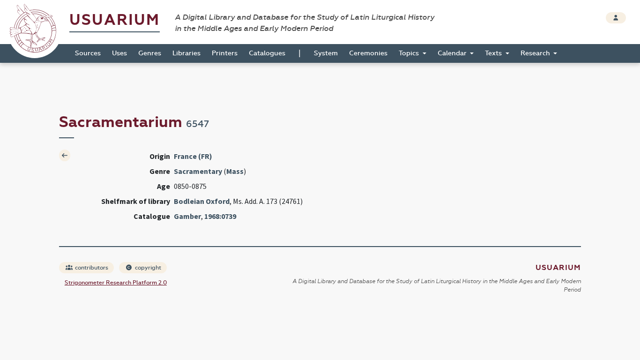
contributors (91, 267)
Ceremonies (368, 53)
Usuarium (114, 20)
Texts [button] (494, 53)
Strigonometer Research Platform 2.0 (116, 282)
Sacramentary (198, 171)
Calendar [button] (453, 53)
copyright (147, 267)
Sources (88, 53)
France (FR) (193, 156)
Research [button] (536, 53)
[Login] (616, 17)
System (326, 53)
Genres (149, 53)
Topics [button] (410, 53)
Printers (225, 53)
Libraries (186, 53)
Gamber (187, 216)
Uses (119, 53)
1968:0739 (220, 216)
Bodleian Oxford (202, 201)
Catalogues (267, 53)
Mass (235, 171)
